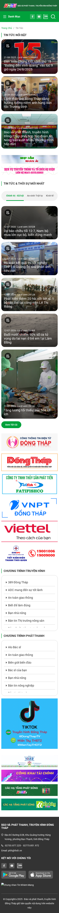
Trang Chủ (6, 28)
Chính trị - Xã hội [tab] (15, 195)
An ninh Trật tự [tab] (35, 195)
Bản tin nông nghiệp (21, 685)
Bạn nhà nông (17, 613)
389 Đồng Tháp (18, 582)
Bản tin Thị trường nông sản (26, 620)
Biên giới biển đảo (19, 662)
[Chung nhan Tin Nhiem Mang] (29, 885)
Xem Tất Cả (11, 424)
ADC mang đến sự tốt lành (25, 590)
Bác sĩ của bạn (17, 670)
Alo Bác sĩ (14, 647)
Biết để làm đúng (19, 605)
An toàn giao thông (20, 597)
